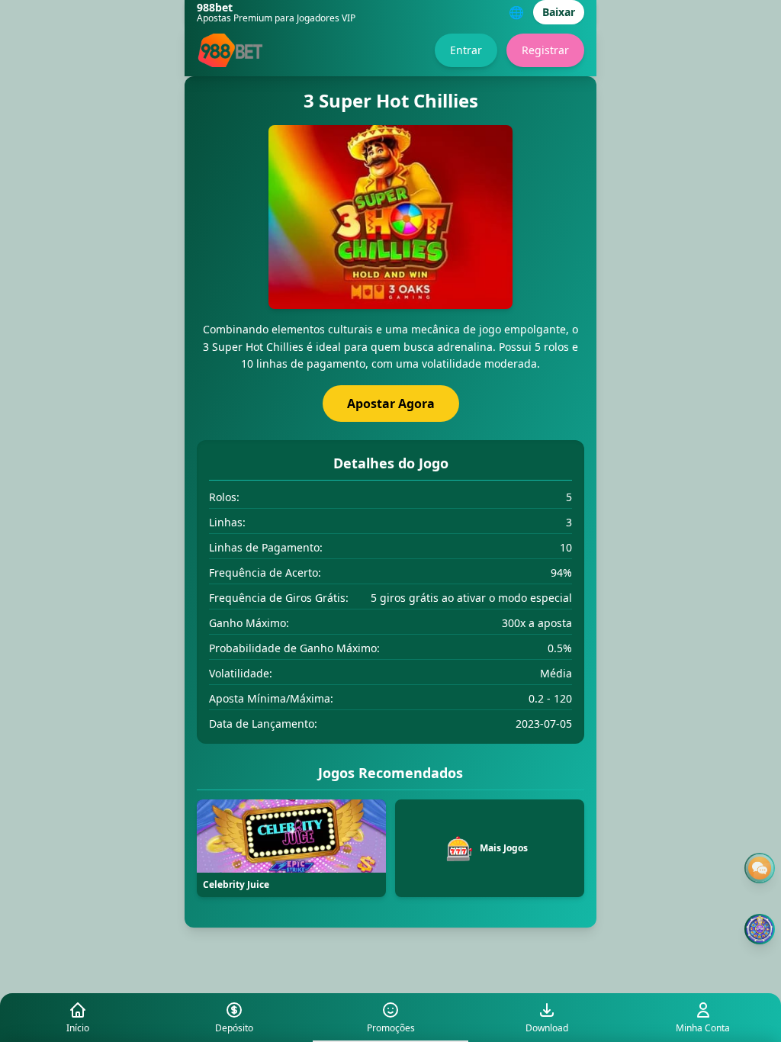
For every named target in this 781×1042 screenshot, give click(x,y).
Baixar (558, 12)
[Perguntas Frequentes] (759, 868)
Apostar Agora (391, 403)
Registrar (545, 50)
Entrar (466, 50)
